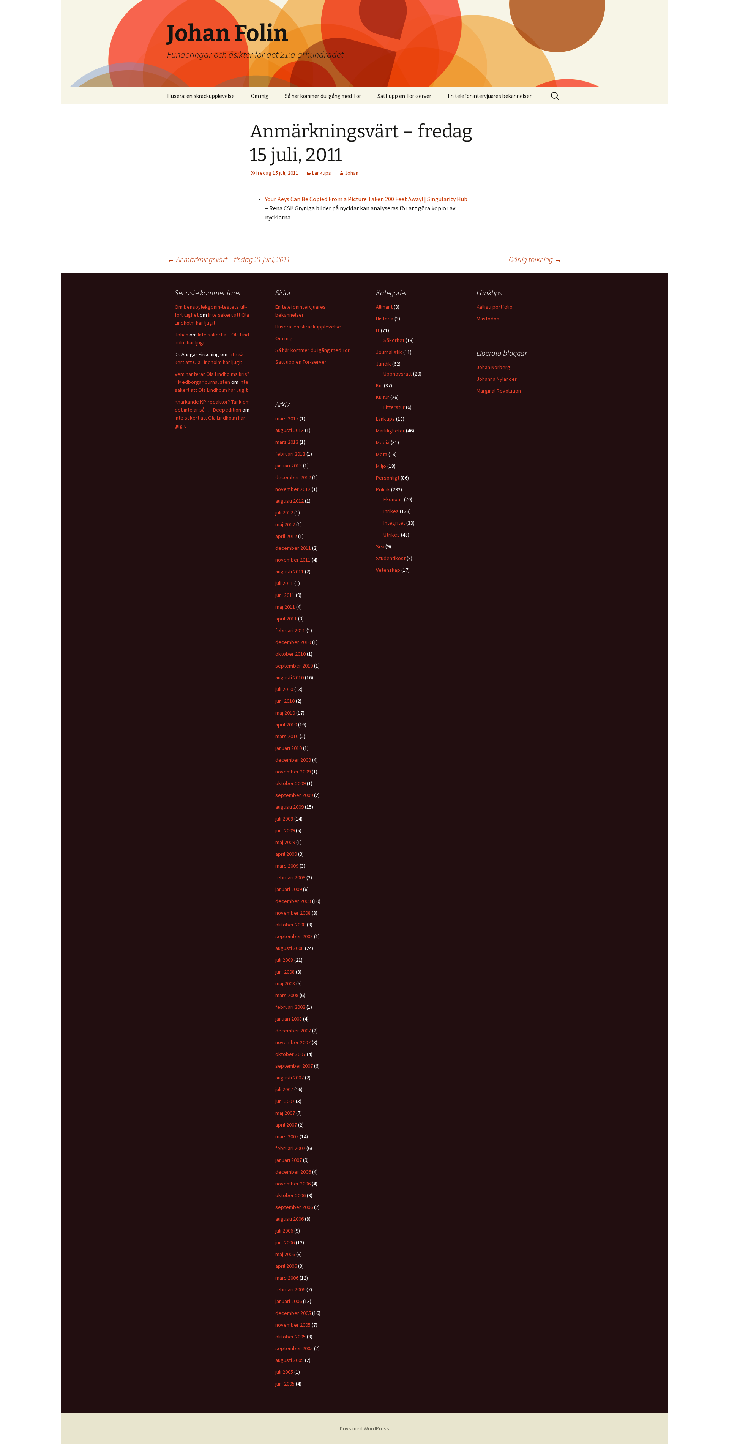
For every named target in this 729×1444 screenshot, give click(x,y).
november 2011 (293, 559)
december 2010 (293, 642)
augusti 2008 (289, 948)
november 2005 (293, 1324)
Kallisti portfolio (495, 306)
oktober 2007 (290, 1054)
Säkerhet (393, 340)
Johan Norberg (493, 367)
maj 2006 (285, 1254)
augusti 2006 (289, 1218)
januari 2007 (288, 1160)
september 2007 (294, 1065)
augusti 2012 (289, 500)
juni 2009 (285, 830)
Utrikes (391, 534)
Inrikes (391, 511)
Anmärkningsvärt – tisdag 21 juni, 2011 (228, 259)
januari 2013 (288, 465)
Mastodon (488, 318)
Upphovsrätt (397, 373)
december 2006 (293, 1171)
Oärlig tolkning (535, 259)
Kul (379, 385)
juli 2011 (284, 583)
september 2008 (294, 936)
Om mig (259, 95)
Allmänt (384, 306)
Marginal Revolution (499, 390)
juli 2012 (284, 512)
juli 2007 (284, 1089)
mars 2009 (286, 865)
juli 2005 (284, 1371)
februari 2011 (290, 630)
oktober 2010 (290, 653)
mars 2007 (286, 1136)
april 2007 (286, 1124)
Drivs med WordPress (364, 1428)
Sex (380, 546)
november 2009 (293, 771)
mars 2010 (286, 736)
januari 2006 (288, 1301)
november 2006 (293, 1183)
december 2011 (293, 547)
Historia (384, 318)
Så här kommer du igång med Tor (323, 95)
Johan (351, 172)
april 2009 (286, 854)
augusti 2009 (289, 806)
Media (383, 442)
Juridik (383, 363)
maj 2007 (285, 1112)
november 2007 (293, 1042)
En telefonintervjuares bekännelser (490, 95)
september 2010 (294, 665)
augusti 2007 (289, 1077)
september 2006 (294, 1207)
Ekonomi (393, 499)
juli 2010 (284, 689)
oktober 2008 (290, 924)
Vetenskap (388, 570)
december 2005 (293, 1313)
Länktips (321, 172)
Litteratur (394, 407)
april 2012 (286, 536)
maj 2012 (285, 524)
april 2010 (286, 724)
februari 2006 (290, 1289)
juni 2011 (285, 595)
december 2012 (293, 477)
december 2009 (293, 759)
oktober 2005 (290, 1336)
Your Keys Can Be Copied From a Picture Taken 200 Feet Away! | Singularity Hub (366, 199)
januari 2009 (288, 889)
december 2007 (293, 1030)
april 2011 (286, 618)
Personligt (387, 477)
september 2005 (294, 1348)
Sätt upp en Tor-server (404, 95)
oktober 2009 (290, 783)
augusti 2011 (289, 571)
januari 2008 (288, 1018)
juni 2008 (285, 971)
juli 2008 (284, 959)
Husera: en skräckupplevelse (201, 95)
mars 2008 (286, 995)
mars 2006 (286, 1277)
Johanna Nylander (497, 379)
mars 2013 (286, 442)
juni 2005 (285, 1383)
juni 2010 (285, 701)
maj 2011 (285, 606)
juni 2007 (285, 1101)
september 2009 (294, 795)
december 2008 (293, 901)
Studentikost (391, 558)
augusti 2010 (289, 677)
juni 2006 (285, 1242)
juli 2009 (284, 818)
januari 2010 (288, 748)
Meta (381, 454)
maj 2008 (285, 983)
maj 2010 (285, 712)
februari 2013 (290, 453)
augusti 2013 (289, 430)
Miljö (381, 465)
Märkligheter (390, 430)
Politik (383, 489)
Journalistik (389, 352)
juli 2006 (284, 1230)
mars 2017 (286, 418)
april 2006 (286, 1266)
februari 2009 (290, 877)
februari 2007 (290, 1148)
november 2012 (293, 489)
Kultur (382, 397)
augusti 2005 (289, 1360)
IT (378, 330)
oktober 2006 (290, 1195)
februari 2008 (290, 1007)
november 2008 (293, 912)
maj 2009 (285, 842)
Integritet (394, 522)
